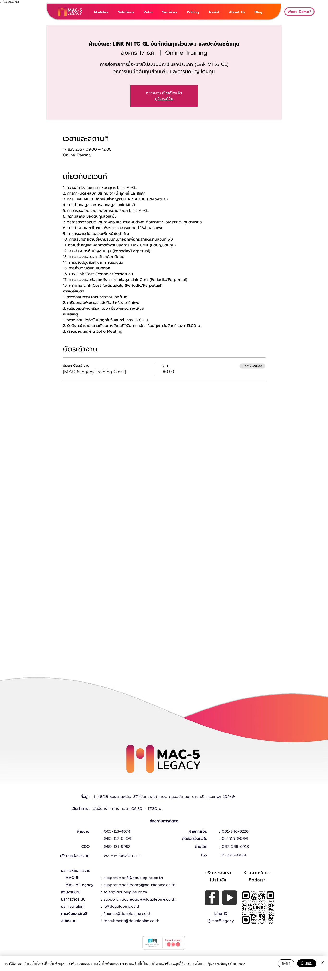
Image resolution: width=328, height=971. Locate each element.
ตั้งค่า (286, 962)
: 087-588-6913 (234, 846)
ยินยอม (306, 962)
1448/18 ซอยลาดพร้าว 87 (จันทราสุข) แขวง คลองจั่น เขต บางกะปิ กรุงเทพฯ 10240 (164, 797)
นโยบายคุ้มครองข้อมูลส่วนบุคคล (219, 963)
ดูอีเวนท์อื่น (164, 98)
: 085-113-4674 (116, 831)
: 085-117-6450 (116, 839)
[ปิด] (322, 963)
